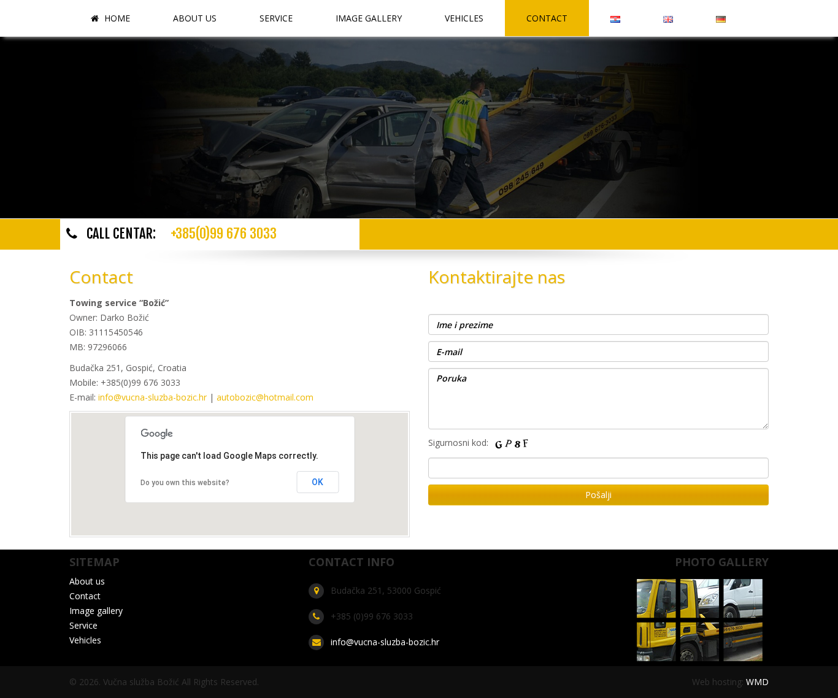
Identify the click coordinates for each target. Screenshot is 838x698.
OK (317, 482)
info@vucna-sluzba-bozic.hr (151, 397)
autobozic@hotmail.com (265, 397)
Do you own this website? (184, 482)
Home (116, 18)
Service (276, 18)
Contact (546, 18)
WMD (757, 682)
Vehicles (464, 18)
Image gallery (369, 18)
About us (195, 18)
